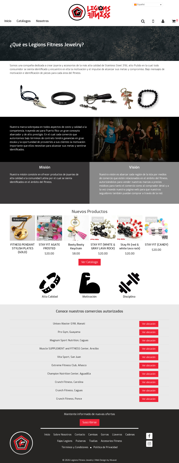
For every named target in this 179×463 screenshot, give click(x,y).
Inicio (7, 21)
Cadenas (130, 434)
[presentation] (13, 232)
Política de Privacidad (105, 447)
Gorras (105, 434)
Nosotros (42, 21)
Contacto (80, 434)
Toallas (93, 441)
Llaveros (117, 434)
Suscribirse (90, 422)
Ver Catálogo (89, 262)
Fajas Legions (64, 441)
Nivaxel (113, 460)
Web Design (100, 460)
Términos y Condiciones (75, 447)
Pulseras (81, 441)
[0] (174, 21)
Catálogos (24, 21)
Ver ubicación (149, 323)
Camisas (93, 434)
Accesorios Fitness (111, 441)
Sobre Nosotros (62, 434)
